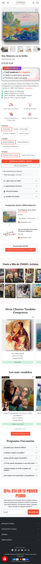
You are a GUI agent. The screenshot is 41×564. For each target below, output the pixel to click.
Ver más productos (20, 434)
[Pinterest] (22, 550)
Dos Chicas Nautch (17, 353)
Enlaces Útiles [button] (8, 524)
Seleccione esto (25, 222)
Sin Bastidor (6, 129)
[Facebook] (12, 550)
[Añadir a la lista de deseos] (33, 317)
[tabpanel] (20, 405)
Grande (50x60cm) (23, 142)
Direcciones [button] (7, 540)
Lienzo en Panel (24, 133)
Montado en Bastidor (9, 133)
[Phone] (28, 550)
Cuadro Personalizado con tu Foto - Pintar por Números (18, 414)
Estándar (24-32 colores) (10, 155)
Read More (29, 88)
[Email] (25, 550)
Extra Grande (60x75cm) (10, 146)
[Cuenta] (8, 2)
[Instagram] (15, 550)
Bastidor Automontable (21, 129)
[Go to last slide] (2, 49)
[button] (3, 2)
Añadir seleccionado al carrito (20, 250)
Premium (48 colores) (28, 155)
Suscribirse (33, 512)
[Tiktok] (18, 550)
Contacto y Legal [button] (9, 529)
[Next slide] (39, 49)
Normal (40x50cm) (8, 142)
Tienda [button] (4, 534)
